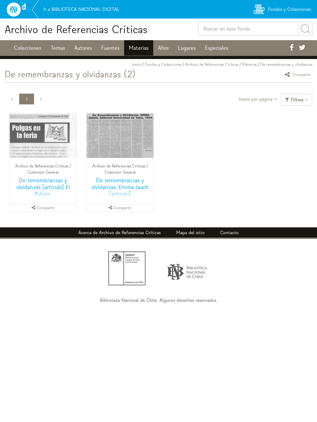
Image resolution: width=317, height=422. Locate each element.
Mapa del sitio (190, 232)
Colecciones (27, 47)
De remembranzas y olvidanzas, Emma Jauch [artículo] (120, 187)
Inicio (136, 64)
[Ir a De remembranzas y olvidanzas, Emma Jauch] (120, 135)
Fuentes (110, 47)
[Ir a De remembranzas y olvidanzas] (43, 135)
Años (163, 47)
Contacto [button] (229, 232)
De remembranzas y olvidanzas (286, 64)
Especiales (216, 47)
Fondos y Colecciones (163, 64)
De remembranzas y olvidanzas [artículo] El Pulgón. (43, 187)
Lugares (187, 47)
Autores (83, 47)
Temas (57, 47)
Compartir (300, 74)
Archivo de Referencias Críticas (76, 29)
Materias (139, 47)
